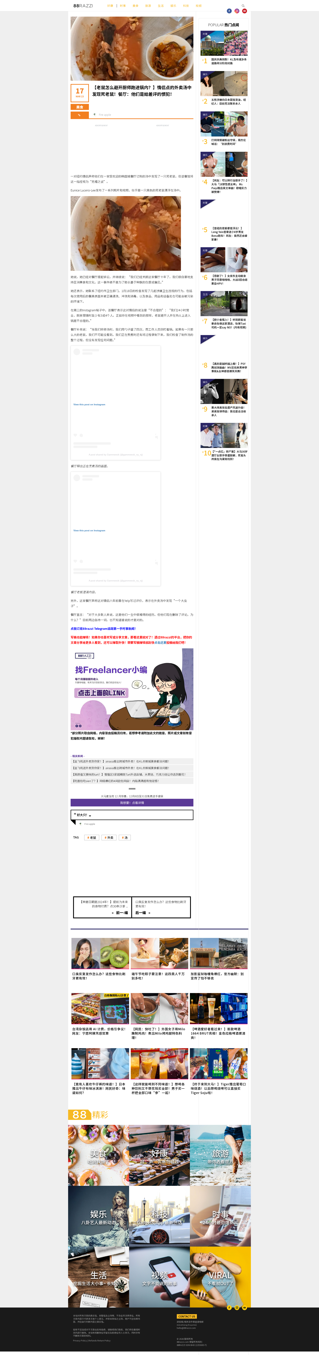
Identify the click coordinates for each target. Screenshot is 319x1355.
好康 (110, 5)
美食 (136, 5)
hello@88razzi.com (186, 1327)
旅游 (148, 5)
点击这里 (160, 642)
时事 (123, 5)
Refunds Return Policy (99, 1340)
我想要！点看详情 (132, 802)
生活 (161, 5)
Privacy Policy (80, 1340)
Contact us (186, 1316)
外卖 (110, 837)
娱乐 (173, 5)
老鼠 (93, 837)
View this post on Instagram (89, 404)
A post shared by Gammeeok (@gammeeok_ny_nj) (116, 454)
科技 (186, 5)
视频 (199, 5)
